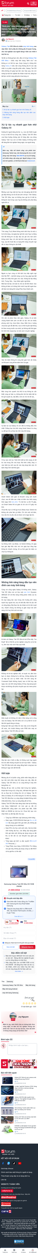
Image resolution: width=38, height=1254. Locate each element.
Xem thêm (18, 971)
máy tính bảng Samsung (10, 993)
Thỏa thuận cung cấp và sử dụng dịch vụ (15, 1176)
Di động (26, 15)
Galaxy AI (8, 66)
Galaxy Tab (6, 46)
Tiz (17, 1081)
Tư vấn (17, 15)
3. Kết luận (6, 117)
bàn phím (15, 502)
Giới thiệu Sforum (7, 1168)
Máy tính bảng (30, 985)
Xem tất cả (18, 916)
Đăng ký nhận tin (27, 947)
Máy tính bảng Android (10, 989)
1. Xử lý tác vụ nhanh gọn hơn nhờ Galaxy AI (17, 109)
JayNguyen (10, 39)
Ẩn (33, 106)
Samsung (10, 981)
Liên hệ (3, 1179)
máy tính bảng (28, 46)
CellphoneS (31, 161)
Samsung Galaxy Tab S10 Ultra (13, 985)
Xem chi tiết (11, 947)
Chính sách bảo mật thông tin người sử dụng (16, 1172)
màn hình (27, 592)
